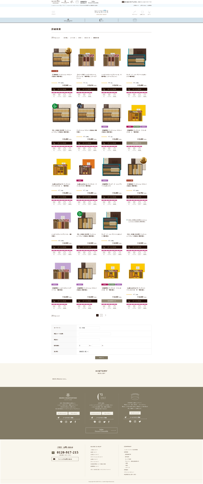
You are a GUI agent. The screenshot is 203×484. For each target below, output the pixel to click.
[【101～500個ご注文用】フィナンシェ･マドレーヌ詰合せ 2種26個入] (136, 221)
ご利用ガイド (136, 5)
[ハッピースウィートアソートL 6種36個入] (62, 221)
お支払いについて (95, 454)
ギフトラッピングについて (97, 456)
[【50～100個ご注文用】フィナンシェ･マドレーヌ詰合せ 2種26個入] (87, 221)
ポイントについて (95, 461)
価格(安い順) (87, 37)
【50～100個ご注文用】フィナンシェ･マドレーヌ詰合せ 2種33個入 (61, 131)
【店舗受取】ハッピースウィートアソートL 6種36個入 (61, 289)
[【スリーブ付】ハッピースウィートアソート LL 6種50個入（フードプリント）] (87, 57)
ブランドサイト (74, 413)
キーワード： (57, 327)
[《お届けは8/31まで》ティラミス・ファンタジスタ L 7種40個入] (62, 167)
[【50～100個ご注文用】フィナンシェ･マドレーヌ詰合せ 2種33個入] (62, 113)
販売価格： (57, 345)
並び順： (56, 351)
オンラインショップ (62, 413)
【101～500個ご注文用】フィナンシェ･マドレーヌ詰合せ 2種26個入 (136, 235)
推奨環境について (95, 466)
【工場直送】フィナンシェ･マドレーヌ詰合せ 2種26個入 (136, 185)
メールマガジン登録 (68, 417)
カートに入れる (62, 89)
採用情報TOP (128, 454)
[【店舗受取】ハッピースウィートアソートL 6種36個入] (62, 271)
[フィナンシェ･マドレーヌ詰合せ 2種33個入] (87, 113)
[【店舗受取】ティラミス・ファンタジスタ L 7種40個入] (136, 113)
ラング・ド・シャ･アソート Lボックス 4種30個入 (112, 235)
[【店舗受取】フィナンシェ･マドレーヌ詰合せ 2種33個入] (112, 113)
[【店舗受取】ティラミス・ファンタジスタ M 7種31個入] (112, 271)
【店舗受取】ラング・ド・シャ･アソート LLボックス (112, 185)
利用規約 (126, 469)
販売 (127, 465)
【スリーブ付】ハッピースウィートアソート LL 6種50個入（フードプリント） (86, 76)
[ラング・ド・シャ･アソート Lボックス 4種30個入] (112, 221)
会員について (94, 452)
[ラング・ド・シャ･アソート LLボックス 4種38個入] (136, 57)
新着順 (79, 37)
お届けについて (94, 459)
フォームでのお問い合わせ (65, 458)
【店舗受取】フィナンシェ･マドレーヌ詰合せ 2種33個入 (112, 131)
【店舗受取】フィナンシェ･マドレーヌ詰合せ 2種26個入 (87, 289)
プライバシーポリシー (129, 472)
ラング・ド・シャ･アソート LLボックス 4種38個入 (136, 75)
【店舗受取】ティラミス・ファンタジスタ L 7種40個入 (136, 131)
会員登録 (149, 5)
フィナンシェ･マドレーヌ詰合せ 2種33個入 (87, 131)
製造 (127, 463)
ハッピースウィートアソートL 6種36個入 (61, 235)
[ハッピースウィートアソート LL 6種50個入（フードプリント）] (112, 57)
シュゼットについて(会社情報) (131, 449)
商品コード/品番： (59, 333)
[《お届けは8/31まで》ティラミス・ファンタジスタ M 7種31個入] (136, 271)
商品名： (56, 339)
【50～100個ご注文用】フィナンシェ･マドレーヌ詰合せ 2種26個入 (86, 235)
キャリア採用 (128, 459)
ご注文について (94, 449)
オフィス (128, 467)
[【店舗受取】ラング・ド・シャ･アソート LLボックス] (112, 167)
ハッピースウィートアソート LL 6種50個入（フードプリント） (111, 75)
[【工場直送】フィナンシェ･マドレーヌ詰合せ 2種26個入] (136, 167)
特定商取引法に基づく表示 (130, 474)
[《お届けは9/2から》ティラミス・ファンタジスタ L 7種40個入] (87, 167)
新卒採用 (127, 456)
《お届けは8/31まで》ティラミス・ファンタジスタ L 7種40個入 (61, 185)
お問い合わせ (143, 5)
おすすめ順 (72, 37)
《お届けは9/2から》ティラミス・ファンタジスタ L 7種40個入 (87, 185)
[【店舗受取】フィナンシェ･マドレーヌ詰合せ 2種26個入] (87, 271)
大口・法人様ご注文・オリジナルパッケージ (100, 469)
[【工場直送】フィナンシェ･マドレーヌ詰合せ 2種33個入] (62, 57)
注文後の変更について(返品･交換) (98, 464)
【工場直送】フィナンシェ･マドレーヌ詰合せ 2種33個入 (62, 75)
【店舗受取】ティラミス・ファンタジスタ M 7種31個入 (111, 289)
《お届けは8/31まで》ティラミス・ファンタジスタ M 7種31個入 (136, 289)
